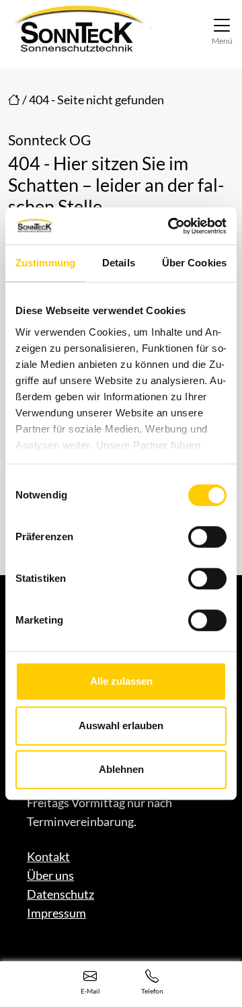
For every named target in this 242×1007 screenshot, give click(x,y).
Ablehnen (121, 769)
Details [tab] (118, 262)
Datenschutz (60, 894)
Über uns (50, 875)
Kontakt (48, 856)
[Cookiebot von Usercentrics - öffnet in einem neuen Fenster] (171, 226)
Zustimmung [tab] (45, 262)
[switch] (207, 537)
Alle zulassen (121, 681)
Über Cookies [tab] (194, 262)
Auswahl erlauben (121, 725)
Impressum (56, 912)
